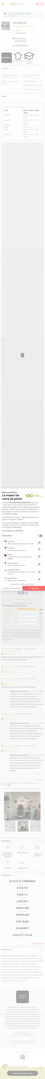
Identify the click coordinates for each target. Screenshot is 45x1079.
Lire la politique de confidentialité (12, 530)
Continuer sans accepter (11, 588)
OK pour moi (34, 588)
